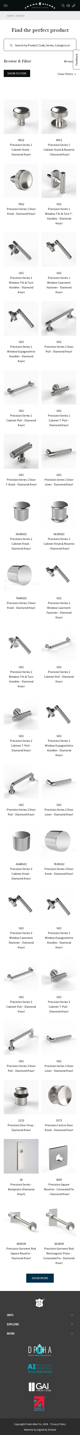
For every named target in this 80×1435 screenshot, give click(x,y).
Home (10, 15)
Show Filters (16, 73)
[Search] (64, 5)
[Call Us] (74, 5)
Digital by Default (46, 1429)
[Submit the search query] (11, 45)
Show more (40, 1278)
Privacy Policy (58, 1424)
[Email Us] (69, 5)
